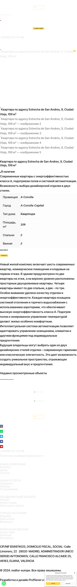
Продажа (6, 483)
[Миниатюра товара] (74, 51)
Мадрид (5, 516)
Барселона (7, 518)
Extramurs (6, 538)
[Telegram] (1, 436)
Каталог (2, 14)
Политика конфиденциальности (21, 455)
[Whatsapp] (1, 431)
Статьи (5, 472)
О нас (10, 14)
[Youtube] (1, 446)
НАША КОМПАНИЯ (13, 464)
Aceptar (53, 583)
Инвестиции (8, 502)
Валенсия (6, 521)
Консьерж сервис (12, 505)
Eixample (6, 535)
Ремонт (5, 499)
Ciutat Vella (7, 532)
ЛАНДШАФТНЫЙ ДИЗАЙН (18, 496)
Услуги (6, 14)
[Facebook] (1, 441)
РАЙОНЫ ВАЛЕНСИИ (14, 529)
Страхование (9, 489)
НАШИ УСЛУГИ (10, 480)
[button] (74, 573)
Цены (4, 470)
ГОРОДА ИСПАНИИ (13, 513)
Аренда (5, 486)
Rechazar (68, 583)
